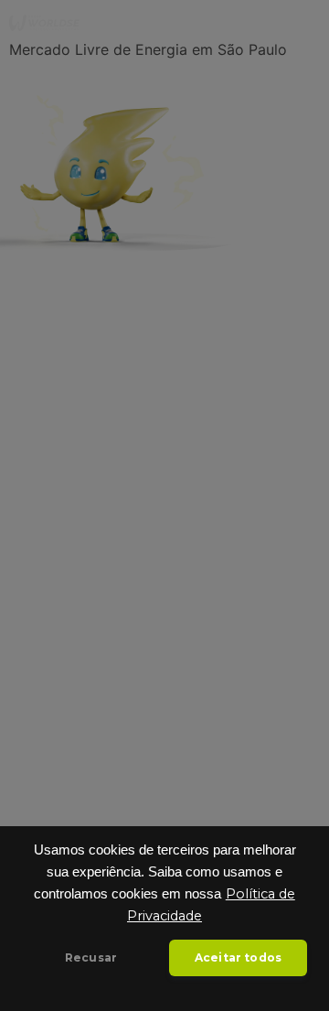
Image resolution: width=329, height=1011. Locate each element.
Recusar (91, 957)
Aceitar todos (238, 957)
